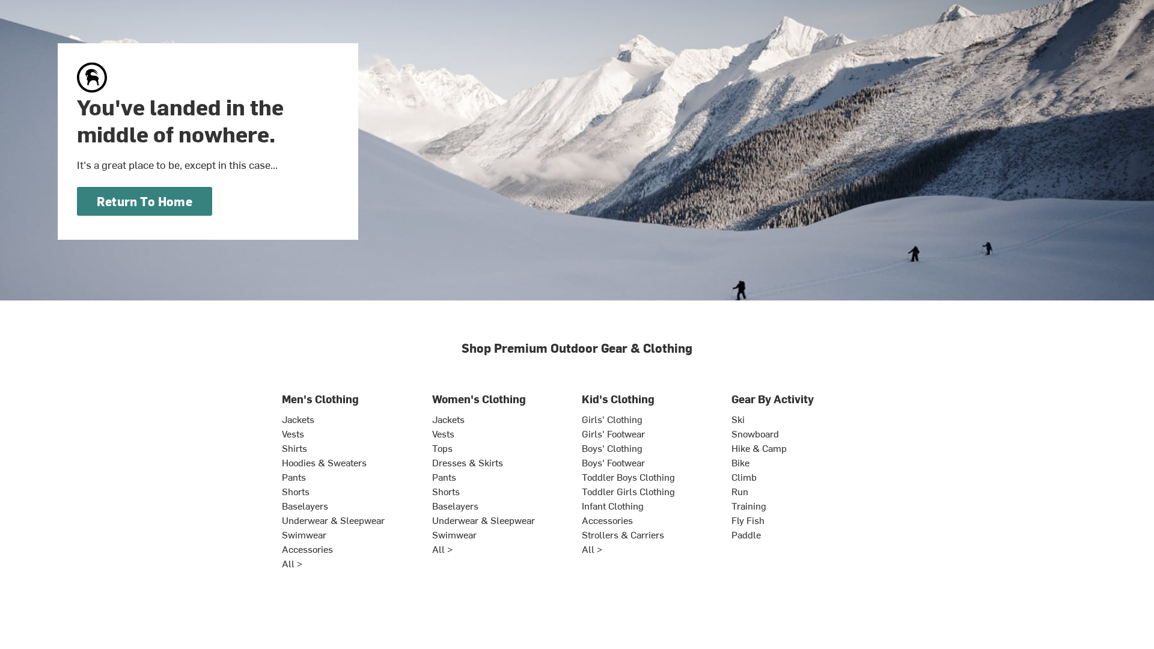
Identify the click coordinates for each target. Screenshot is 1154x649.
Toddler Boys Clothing (628, 476)
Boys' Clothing (612, 447)
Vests (293, 433)
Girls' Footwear (613, 433)
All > (292, 563)
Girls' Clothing (612, 418)
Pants (294, 476)
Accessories (307, 548)
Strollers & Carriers (623, 534)
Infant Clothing (613, 505)
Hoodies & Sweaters (324, 462)
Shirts (294, 447)
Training (748, 505)
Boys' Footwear (613, 462)
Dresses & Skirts (467, 462)
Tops (442, 447)
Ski (738, 418)
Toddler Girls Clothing (628, 491)
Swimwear (304, 534)
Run (739, 491)
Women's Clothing (479, 398)
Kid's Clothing (618, 398)
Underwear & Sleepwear (333, 519)
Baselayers (305, 505)
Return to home (144, 201)
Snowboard (755, 433)
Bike (740, 462)
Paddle (746, 534)
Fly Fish (748, 519)
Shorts (296, 491)
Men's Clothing (320, 398)
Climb (744, 476)
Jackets (298, 418)
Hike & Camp (759, 447)
